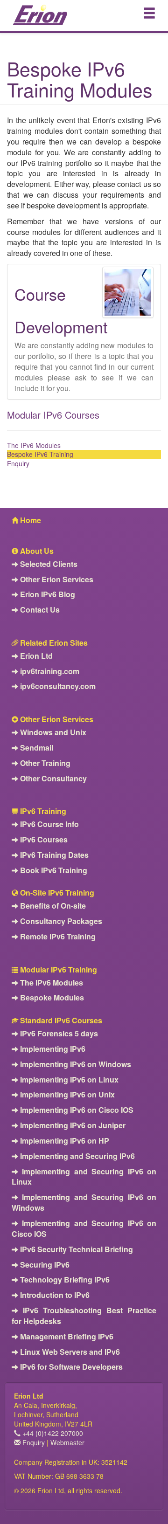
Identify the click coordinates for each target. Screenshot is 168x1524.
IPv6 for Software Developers (70, 1367)
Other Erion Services (55, 579)
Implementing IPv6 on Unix (66, 1095)
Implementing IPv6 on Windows (74, 1064)
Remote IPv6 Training (57, 936)
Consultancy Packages (60, 921)
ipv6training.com (48, 671)
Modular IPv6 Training (57, 970)
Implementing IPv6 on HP (63, 1141)
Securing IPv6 (44, 1265)
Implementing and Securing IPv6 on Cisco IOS (84, 1228)
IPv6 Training (42, 811)
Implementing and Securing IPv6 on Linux (84, 1176)
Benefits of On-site (52, 906)
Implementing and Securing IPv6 (76, 1156)
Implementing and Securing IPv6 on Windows (84, 1202)
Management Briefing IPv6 (65, 1336)
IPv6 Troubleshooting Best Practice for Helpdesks (84, 1315)
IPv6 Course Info (48, 824)
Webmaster (67, 1442)
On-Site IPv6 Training (56, 893)
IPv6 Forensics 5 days (58, 1033)
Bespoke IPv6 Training (40, 454)
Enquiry (18, 463)
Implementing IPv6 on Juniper (72, 1125)
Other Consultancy (52, 778)
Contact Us (39, 610)
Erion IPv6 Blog (46, 594)
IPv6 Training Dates (53, 855)
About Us (36, 551)
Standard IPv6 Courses (60, 1020)
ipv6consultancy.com (57, 686)
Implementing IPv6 (51, 1049)
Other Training (44, 763)
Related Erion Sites (53, 643)
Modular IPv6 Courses (53, 414)
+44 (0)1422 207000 (52, 1433)
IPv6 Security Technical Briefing (75, 1249)
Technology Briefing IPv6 (64, 1280)
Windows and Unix (52, 732)
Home (29, 520)
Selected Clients (47, 564)
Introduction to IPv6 (54, 1295)
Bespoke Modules (51, 998)
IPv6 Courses (43, 839)
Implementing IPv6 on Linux (68, 1080)
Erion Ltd (35, 656)
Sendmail (35, 748)
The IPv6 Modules (34, 445)
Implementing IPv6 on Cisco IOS (75, 1110)
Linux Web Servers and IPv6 (69, 1352)
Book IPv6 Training (52, 870)
